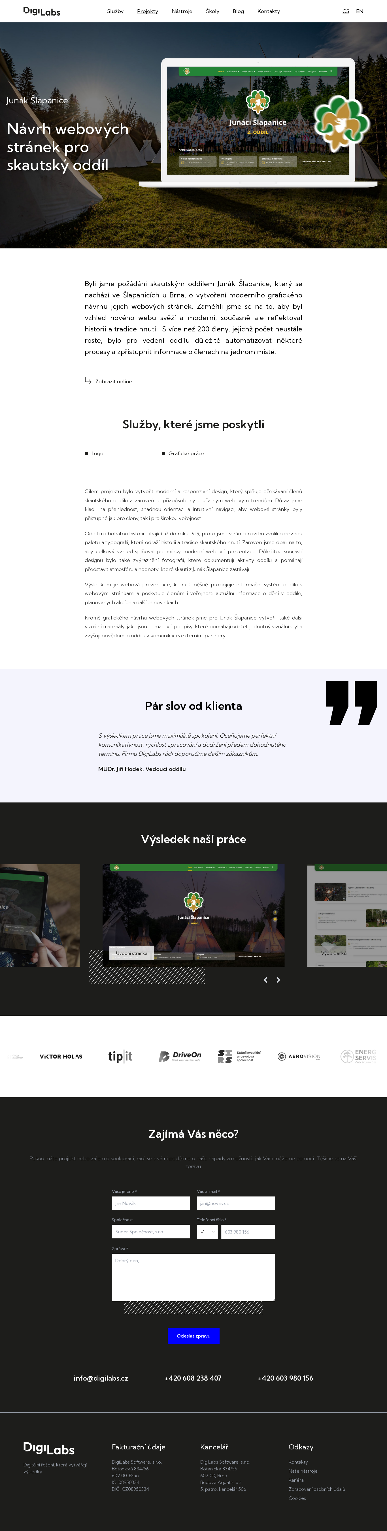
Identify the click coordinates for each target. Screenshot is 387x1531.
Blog (238, 11)
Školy (212, 11)
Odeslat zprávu (193, 1336)
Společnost (122, 1219)
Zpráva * (120, 1248)
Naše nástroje (303, 1471)
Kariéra (296, 1480)
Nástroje (182, 11)
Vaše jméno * (124, 1191)
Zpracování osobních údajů (317, 1489)
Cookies (297, 1498)
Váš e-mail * (208, 1191)
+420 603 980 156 (285, 1378)
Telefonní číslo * (212, 1219)
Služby (115, 11)
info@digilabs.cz (101, 1378)
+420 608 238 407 (193, 1378)
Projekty (147, 11)
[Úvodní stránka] (42, 11)
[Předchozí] (265, 980)
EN (359, 11)
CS (346, 11)
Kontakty (269, 11)
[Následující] (278, 980)
